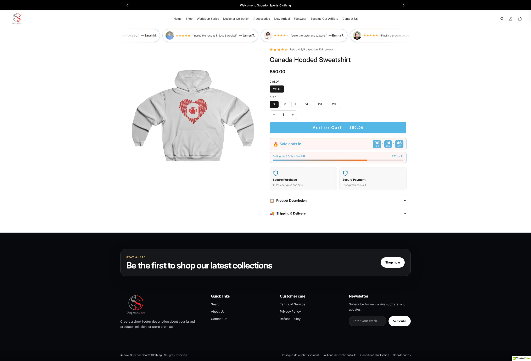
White (277, 89)
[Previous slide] (127, 5)
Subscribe (399, 321)
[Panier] (519, 18)
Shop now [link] (392, 262)
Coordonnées (402, 355)
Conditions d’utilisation (374, 355)
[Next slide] (403, 5)
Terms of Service (292, 304)
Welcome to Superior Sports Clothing (265, 5)
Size (273, 97)
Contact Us (219, 319)
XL (307, 104)
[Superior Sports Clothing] (162, 304)
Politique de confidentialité (340, 355)
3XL (334, 104)
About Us (217, 311)
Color (275, 81)
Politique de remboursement (300, 355)
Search (216, 304)
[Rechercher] (502, 18)
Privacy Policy (290, 311)
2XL (320, 104)
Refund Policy (290, 319)
